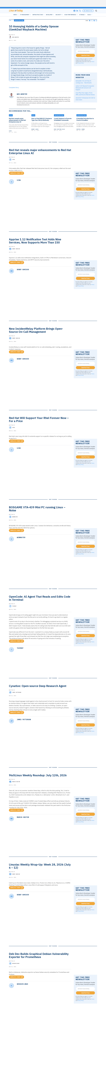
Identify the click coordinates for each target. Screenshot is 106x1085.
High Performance (70, 14)
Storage (82, 14)
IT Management (24, 14)
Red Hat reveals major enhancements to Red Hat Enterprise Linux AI (17, 120)
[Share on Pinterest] (94, 20)
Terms (92, 61)
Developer (49, 14)
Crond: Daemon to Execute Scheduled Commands (62, 119)
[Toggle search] (96, 11)
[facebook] (74, 11)
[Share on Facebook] (89, 20)
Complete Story (14, 87)
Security (58, 14)
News (15, 14)
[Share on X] (92, 20)
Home (10, 20)
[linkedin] (77, 11)
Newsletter (89, 10)
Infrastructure (38, 14)
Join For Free (85, 55)
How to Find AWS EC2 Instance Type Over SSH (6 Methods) (41, 119)
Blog (89, 14)
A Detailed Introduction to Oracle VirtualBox (85, 119)
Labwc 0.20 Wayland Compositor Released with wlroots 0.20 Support (85, 87)
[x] (80, 11)
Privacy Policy (81, 63)
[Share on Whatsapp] (96, 20)
